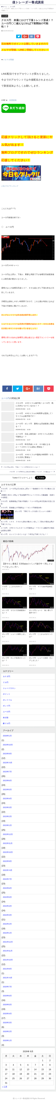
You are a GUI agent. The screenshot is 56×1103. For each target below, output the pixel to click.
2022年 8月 (7, 870)
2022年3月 (7, 915)
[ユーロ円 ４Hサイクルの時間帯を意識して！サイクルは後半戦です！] (28, 416)
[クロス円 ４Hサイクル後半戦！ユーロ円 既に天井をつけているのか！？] (28, 406)
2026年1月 (7, 736)
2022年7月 (7, 879)
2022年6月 (7, 888)
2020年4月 (7, 1013)
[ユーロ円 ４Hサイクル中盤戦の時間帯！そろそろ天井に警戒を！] (28, 458)
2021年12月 (8, 942)
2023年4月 (7, 798)
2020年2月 (7, 1031)
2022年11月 (8, 843)
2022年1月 (7, 933)
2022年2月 (7, 924)
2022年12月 (8, 834)
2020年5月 (7, 1004)
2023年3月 (7, 807)
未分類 (5, 717)
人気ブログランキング (9, 186)
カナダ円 (6, 676)
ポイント (6, 694)
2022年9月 (7, 861)
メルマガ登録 (8, 59)
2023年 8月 (7, 763)
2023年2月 (7, 816)
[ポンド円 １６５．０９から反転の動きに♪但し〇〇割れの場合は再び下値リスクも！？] (28, 523)
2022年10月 (8, 852)
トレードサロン (9, 688)
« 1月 (4, 1087)
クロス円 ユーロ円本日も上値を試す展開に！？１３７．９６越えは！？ (31, 471)
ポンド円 (6, 706)
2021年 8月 (7, 978)
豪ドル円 (6, 723)
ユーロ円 (4, 16)
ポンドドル (7, 700)
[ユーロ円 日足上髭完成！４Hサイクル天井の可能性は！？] (28, 437)
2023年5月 (7, 789)
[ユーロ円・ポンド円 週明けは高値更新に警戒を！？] (28, 427)
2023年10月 (8, 745)
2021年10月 (8, 960)
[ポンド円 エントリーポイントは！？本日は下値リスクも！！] (28, 534)
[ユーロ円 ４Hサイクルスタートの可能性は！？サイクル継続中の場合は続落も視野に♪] (28, 529)
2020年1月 (7, 1040)
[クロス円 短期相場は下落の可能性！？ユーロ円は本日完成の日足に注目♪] (28, 502)
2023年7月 (7, 772)
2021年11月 (8, 951)
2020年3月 (7, 1022)
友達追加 (13, 100)
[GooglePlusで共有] (25, 36)
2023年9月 (7, 754)
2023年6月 (7, 780)
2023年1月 (7, 825)
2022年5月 (7, 897)
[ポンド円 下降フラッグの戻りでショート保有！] (28, 514)
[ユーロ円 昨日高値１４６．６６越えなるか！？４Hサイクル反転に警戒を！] (28, 447)
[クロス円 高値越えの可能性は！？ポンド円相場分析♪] (28, 508)
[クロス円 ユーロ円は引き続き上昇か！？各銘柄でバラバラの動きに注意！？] (28, 490)
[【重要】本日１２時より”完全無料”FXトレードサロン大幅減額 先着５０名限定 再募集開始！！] (28, 496)
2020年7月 (7, 987)
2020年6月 (7, 996)
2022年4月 (7, 906)
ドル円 (5, 682)
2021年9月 (7, 969)
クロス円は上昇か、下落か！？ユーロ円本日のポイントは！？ (22, 467)
